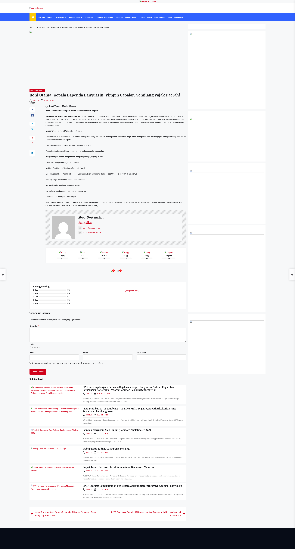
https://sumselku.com (92, 233)
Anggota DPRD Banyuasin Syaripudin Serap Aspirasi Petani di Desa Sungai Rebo (118, 539)
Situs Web (141, 352)
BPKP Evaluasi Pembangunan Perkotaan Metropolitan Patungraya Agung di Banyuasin (132, 485)
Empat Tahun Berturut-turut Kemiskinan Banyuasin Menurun (119, 467)
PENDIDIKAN (88, 17)
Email (86, 352)
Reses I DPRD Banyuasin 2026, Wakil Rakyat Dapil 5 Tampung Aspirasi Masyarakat (119, 533)
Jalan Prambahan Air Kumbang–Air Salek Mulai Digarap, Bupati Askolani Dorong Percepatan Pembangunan (129, 410)
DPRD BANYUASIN (145, 17)
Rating (33, 344)
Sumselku (36, 100)
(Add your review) (132, 291)
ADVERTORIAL (159, 17)
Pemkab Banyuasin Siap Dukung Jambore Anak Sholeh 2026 (117, 430)
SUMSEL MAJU (130, 17)
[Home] (33, 17)
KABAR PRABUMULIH (175, 17)
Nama (33, 352)
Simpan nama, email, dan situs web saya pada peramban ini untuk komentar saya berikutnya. (67, 363)
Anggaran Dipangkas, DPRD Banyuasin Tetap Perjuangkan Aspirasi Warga (116, 527)
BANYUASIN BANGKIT (45, 17)
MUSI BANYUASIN (75, 17)
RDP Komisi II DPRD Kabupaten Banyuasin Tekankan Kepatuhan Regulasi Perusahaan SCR (122, 521)
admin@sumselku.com (92, 228)
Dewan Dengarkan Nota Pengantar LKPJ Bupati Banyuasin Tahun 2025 (114, 515)
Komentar (34, 326)
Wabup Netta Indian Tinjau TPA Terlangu (106, 448)
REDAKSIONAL (61, 17)
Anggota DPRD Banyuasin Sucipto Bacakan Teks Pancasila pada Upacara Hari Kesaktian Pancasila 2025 (126, 545)
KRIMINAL (119, 17)
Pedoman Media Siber (104, 17)
